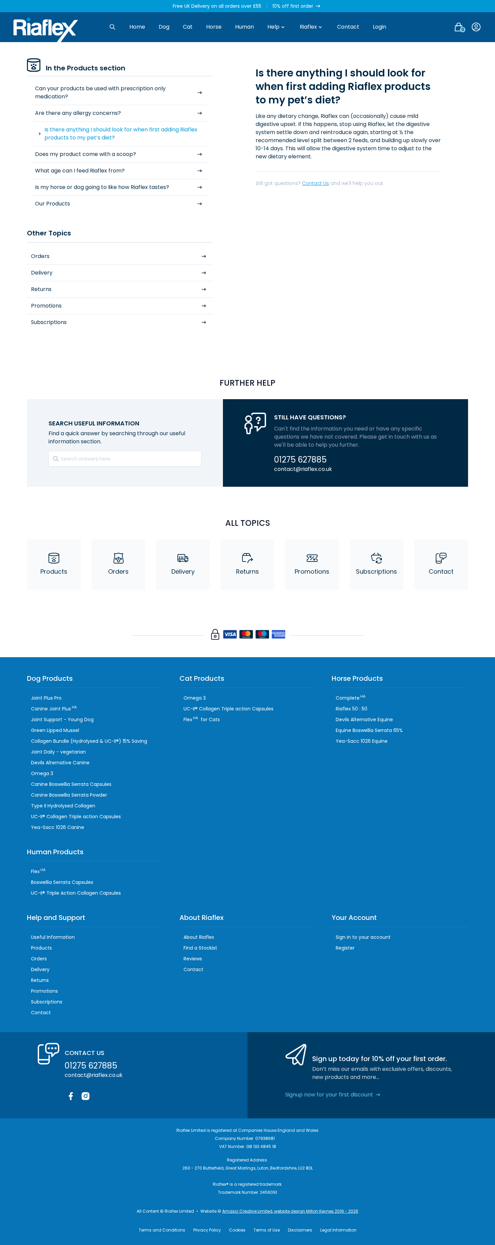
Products (53, 571)
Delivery (42, 273)
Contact (348, 27)
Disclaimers (300, 1230)
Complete (350, 698)
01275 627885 (300, 459)
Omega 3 (42, 773)
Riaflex (308, 27)
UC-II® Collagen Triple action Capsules (76, 816)
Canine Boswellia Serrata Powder (69, 795)
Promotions (46, 306)
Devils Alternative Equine (364, 719)
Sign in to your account (363, 937)
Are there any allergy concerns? (78, 113)
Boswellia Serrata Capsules (62, 882)
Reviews (193, 958)
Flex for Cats (202, 719)
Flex (38, 871)
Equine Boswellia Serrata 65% (369, 730)
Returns (41, 289)
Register (345, 948)
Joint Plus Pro (46, 698)
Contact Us (315, 183)
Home (137, 27)
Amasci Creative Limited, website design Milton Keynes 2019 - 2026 (290, 1211)
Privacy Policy (207, 1230)
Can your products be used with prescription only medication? (100, 92)
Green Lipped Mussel (55, 730)
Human (244, 27)
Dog (164, 27)
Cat (188, 27)
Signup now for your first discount (329, 1094)
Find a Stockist (200, 948)
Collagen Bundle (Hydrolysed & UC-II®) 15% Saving (89, 741)
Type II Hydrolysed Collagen (63, 805)
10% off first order (292, 6)
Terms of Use (267, 1230)
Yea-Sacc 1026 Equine (362, 741)
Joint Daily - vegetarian (58, 751)
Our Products (52, 204)
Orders (40, 256)
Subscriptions (49, 322)
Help (273, 27)
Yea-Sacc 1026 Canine (57, 827)
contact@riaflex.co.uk (303, 469)
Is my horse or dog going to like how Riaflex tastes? (102, 187)
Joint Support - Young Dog (62, 719)
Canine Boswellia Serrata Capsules (71, 784)
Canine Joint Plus (54, 708)
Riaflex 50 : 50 (351, 708)
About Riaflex (199, 937)
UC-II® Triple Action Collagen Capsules (76, 893)
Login (379, 27)
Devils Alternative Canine (60, 762)
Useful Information (53, 937)
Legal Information (338, 1230)
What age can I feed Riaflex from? (80, 170)
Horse (214, 27)
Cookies (237, 1230)
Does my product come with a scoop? (85, 154)
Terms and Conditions (162, 1230)
